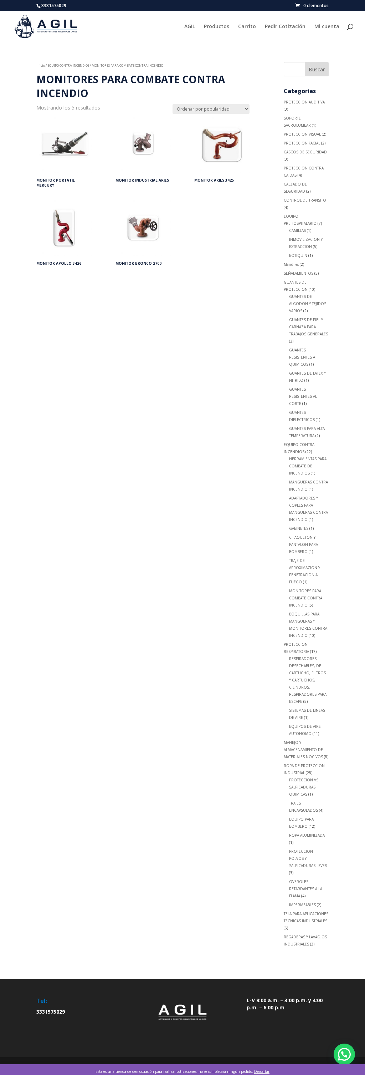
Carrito (247, 27)
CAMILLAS (297, 230)
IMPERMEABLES (302, 904)
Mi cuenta (326, 27)
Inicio (40, 65)
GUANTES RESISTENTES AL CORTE (303, 396)
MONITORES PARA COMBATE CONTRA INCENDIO (305, 598)
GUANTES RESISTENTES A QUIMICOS (302, 357)
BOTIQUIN (298, 255)
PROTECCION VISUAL (302, 134)
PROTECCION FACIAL (302, 143)
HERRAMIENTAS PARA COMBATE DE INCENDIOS (308, 466)
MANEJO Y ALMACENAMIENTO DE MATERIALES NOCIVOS (303, 749)
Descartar (261, 1071)
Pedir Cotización (285, 27)
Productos (216, 27)
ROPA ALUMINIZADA (307, 835)
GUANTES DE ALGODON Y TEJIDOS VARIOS (307, 303)
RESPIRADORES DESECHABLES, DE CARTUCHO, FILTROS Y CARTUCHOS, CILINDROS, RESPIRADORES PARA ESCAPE (308, 680)
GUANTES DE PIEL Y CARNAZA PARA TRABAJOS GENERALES (308, 326)
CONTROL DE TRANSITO (305, 200)
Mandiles (291, 264)
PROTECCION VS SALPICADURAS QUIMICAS (303, 787)
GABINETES (298, 528)
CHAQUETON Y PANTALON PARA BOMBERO (303, 544)
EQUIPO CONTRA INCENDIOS (68, 65)
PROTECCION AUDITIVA (304, 102)
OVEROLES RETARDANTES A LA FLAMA (305, 888)
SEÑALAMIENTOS (298, 273)
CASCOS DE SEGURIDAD (305, 151)
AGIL (189, 27)
